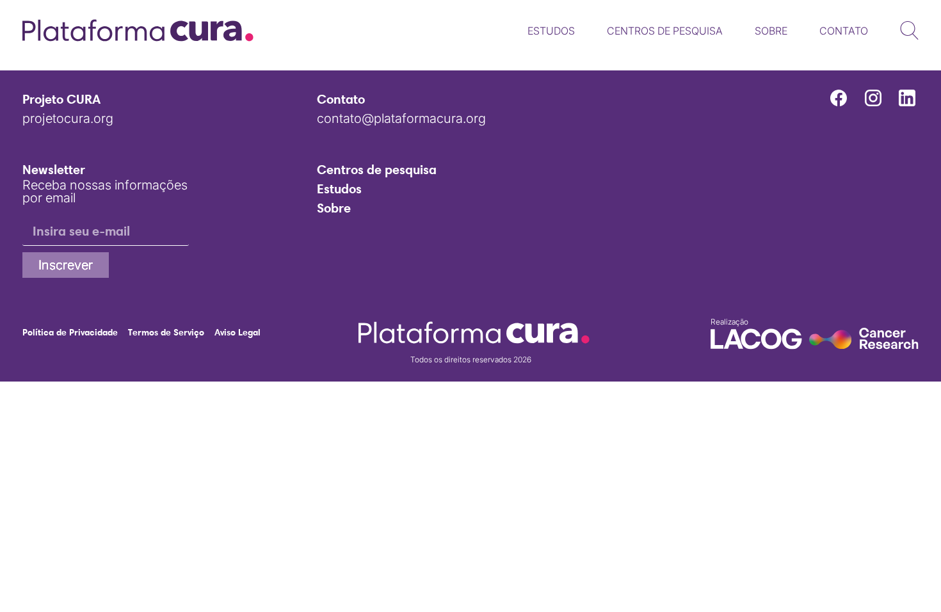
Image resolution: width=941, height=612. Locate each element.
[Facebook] (838, 98)
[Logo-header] (137, 30)
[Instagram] (872, 98)
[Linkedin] (907, 98)
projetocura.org (67, 118)
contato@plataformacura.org (401, 118)
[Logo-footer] (474, 332)
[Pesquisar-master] (909, 30)
